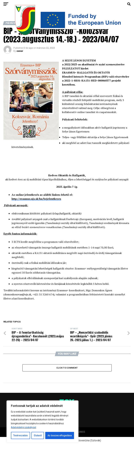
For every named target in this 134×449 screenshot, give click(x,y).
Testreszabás (20, 435)
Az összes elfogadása (60, 435)
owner (20, 51)
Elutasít (38, 435)
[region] (42, 421)
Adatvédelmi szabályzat (23, 427)
